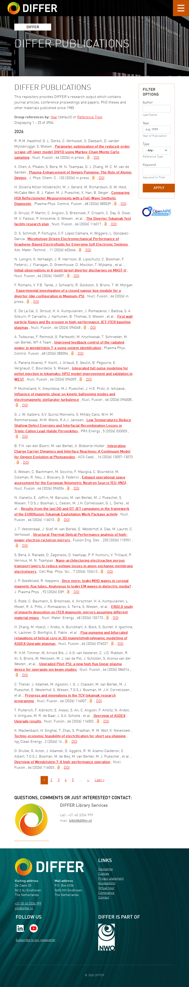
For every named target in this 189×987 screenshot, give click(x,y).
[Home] (49, 866)
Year (53, 117)
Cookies (103, 873)
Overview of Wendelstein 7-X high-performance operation (62, 762)
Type (146, 144)
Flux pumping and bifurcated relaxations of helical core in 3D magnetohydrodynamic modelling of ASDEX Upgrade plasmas (71, 638)
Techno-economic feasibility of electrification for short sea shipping (70, 736)
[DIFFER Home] (32, 5)
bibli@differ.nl (80, 821)
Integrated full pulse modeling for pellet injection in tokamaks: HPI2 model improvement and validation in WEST (73, 374)
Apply (159, 188)
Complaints (106, 893)
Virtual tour (106, 888)
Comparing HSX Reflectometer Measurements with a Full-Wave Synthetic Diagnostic (72, 198)
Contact (103, 897)
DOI (96, 158)
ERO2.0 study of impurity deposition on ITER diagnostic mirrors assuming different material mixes (73, 612)
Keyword (149, 165)
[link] (21, 928)
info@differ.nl (24, 908)
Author (148, 102)
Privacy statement (111, 878)
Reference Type (89, 117)
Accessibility (106, 883)
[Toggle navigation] (181, 8)
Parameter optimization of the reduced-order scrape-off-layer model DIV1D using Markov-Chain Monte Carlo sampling (72, 152)
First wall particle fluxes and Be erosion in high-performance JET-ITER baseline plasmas (73, 322)
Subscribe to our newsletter (36, 940)
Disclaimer (105, 869)
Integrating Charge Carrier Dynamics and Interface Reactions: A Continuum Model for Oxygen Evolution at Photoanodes (72, 451)
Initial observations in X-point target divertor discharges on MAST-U (70, 270)
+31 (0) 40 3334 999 (28, 903)
